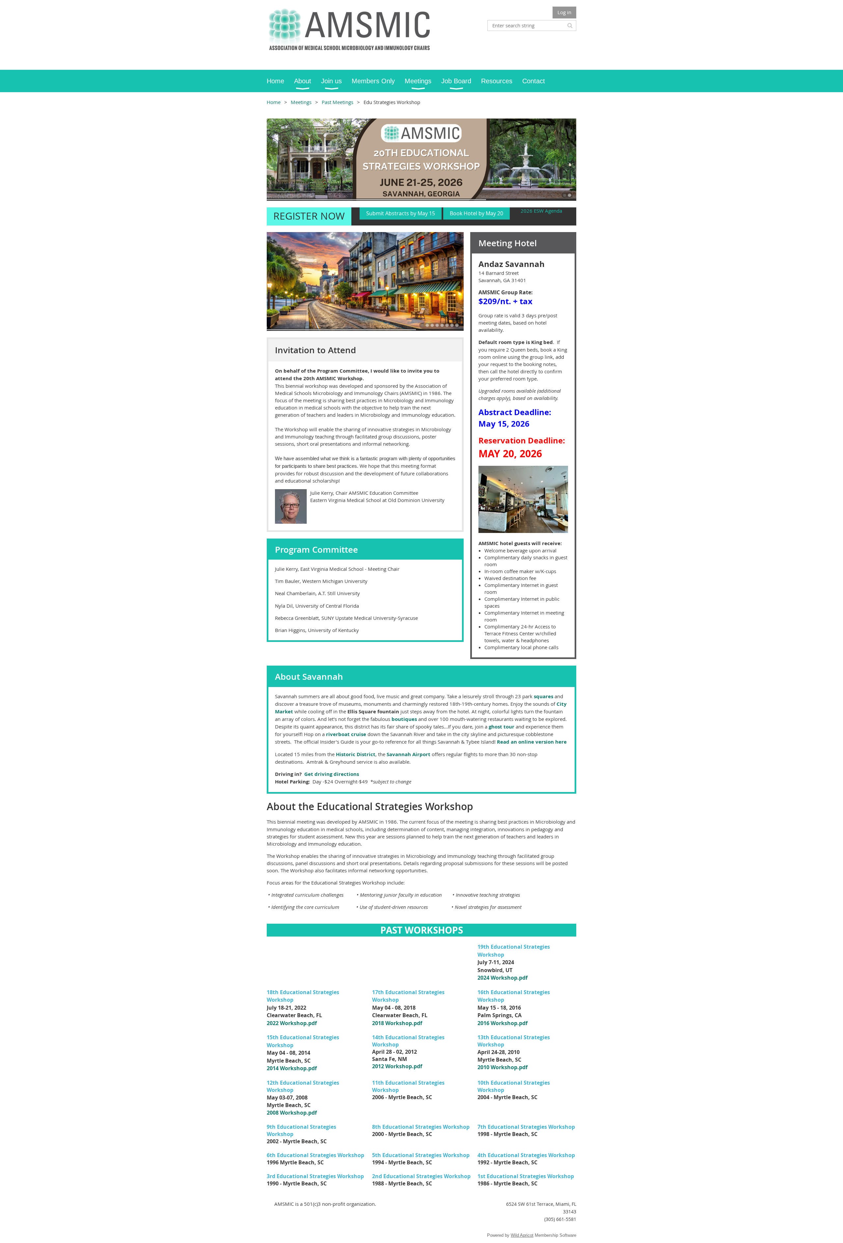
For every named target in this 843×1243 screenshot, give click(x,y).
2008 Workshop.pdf (292, 1112)
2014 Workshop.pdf (292, 1068)
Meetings (301, 102)
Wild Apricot (522, 1235)
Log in (564, 12)
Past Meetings (337, 102)
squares (543, 696)
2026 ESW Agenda (541, 210)
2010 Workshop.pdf (502, 1067)
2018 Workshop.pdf (397, 1023)
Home (274, 102)
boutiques (404, 719)
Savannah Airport (408, 754)
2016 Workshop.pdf (502, 1023)
